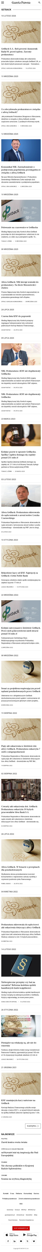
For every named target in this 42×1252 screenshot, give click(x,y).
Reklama (19, 1193)
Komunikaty (28, 1193)
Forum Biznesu (12, 1220)
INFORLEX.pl (31, 1210)
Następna (31, 1126)
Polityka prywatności (9, 1199)
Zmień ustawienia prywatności (29, 1199)
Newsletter (29, 1215)
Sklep (35, 1215)
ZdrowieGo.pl (20, 1215)
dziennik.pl (10, 1210)
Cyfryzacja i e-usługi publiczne (12, 1149)
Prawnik (4, 1162)
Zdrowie (4, 1175)
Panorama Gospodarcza (26, 1220)
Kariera (36, 1193)
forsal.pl (17, 1210)
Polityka (4, 1139)
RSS (21, 1204)
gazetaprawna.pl (10, 1215)
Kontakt (5, 1193)
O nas (12, 1193)
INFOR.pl (23, 1210)
